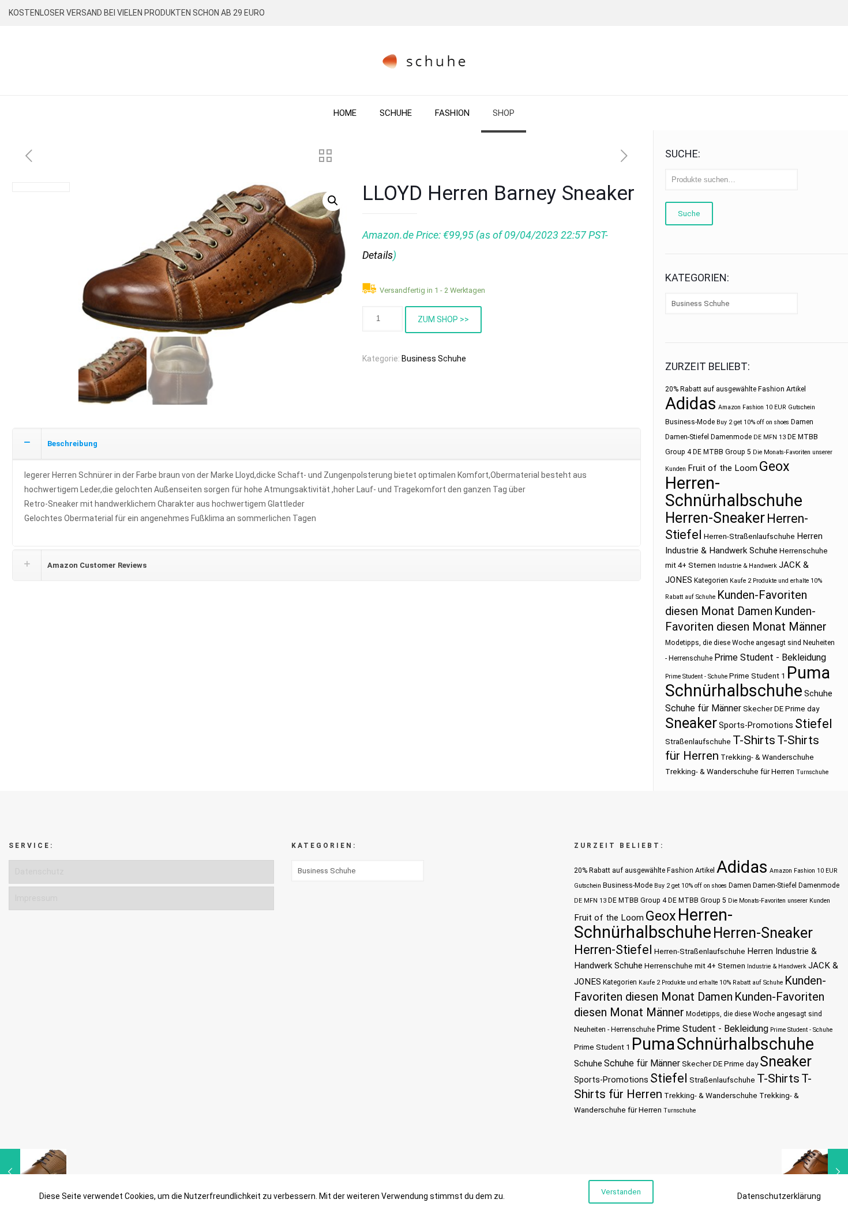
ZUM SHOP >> (443, 319)
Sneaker (691, 723)
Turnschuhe (812, 772)
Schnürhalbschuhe (733, 690)
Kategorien (711, 580)
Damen (802, 422)
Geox (774, 466)
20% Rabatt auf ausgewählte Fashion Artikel (735, 389)
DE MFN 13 (769, 437)
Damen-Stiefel (687, 437)
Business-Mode (690, 422)
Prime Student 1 (757, 676)
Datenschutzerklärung (779, 1196)
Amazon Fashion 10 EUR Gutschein (766, 407)
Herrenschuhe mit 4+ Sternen (694, 965)
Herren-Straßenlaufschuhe (749, 536)
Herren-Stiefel (613, 949)
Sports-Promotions (756, 725)
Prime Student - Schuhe (696, 676)
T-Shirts (754, 740)
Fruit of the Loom (722, 468)
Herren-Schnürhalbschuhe (733, 491)
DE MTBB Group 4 (637, 900)
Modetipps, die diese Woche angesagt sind (733, 643)
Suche (689, 213)
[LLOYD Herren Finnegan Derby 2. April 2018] (33, 1172)
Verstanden (621, 1191)
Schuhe (818, 693)
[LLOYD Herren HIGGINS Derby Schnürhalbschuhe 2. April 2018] (815, 1172)
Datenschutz (39, 871)
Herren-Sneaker (715, 518)
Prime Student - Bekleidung (770, 657)
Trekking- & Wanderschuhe (767, 757)
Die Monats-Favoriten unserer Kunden (779, 900)
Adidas (690, 403)
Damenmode (731, 437)
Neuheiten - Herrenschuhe (614, 1029)
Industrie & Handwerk (747, 566)
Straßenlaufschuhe (698, 741)
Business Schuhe (434, 358)
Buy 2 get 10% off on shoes (752, 422)
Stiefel (813, 724)
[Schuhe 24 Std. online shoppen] (424, 60)
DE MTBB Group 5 (722, 452)
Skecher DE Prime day (781, 708)
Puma (808, 672)
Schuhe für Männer (703, 708)
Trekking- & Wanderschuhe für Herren (729, 771)
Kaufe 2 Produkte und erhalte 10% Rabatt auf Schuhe (711, 982)
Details (377, 255)
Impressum (36, 898)
